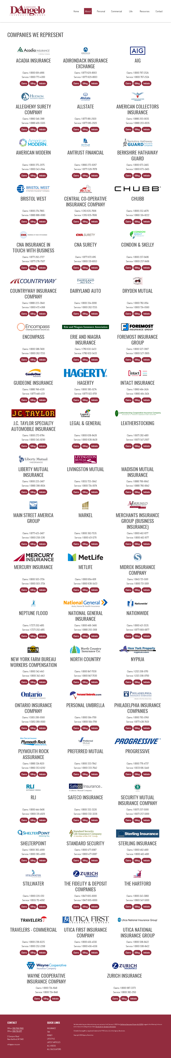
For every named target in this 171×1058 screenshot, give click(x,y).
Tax (48, 1032)
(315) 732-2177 (17, 1031)
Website (42, 83)
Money (49, 1035)
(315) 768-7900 (18, 1028)
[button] (76, 11)
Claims (24, 83)
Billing (33, 83)
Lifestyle (51, 1039)
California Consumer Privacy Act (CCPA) (131, 1024)
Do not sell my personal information (106, 1027)
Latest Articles (53, 1042)
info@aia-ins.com (13, 1044)
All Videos (51, 1046)
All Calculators (54, 1049)
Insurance (51, 1028)
